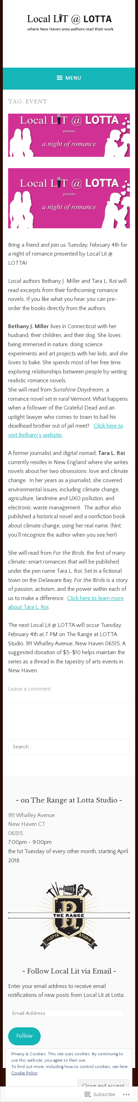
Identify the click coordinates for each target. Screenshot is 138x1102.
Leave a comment (29, 689)
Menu (73, 78)
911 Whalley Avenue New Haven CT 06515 (31, 824)
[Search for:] (69, 746)
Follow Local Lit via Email (69, 971)
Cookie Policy (24, 1073)
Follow (24, 1036)
